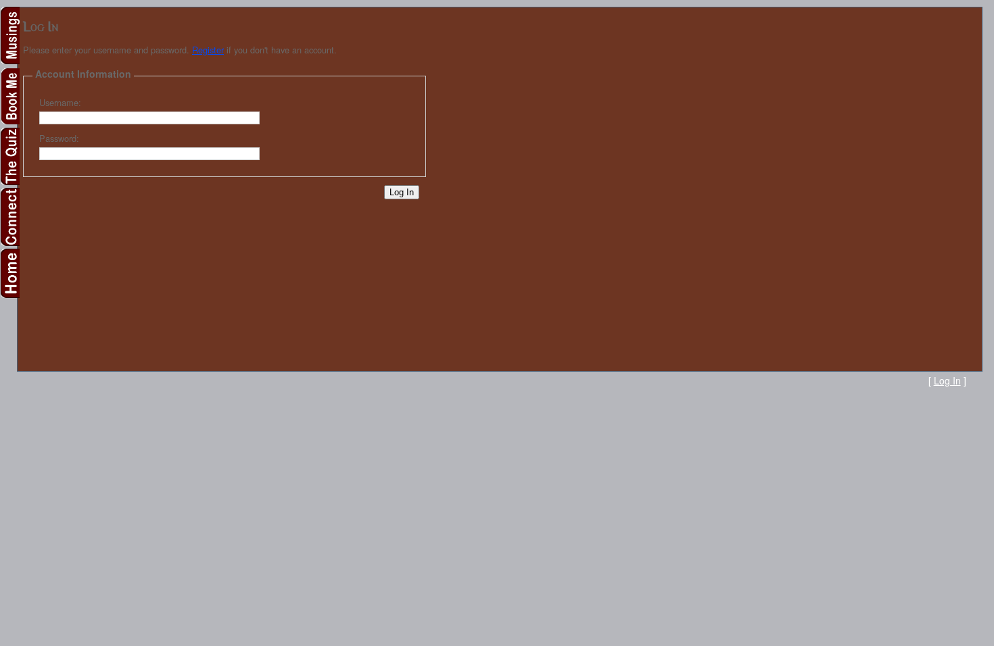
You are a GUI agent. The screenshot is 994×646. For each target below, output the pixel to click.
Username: (60, 102)
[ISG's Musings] (10, 60)
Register (208, 49)
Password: (59, 138)
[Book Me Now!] (10, 121)
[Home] (10, 294)
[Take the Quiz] (10, 181)
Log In (947, 380)
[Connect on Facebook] (10, 242)
